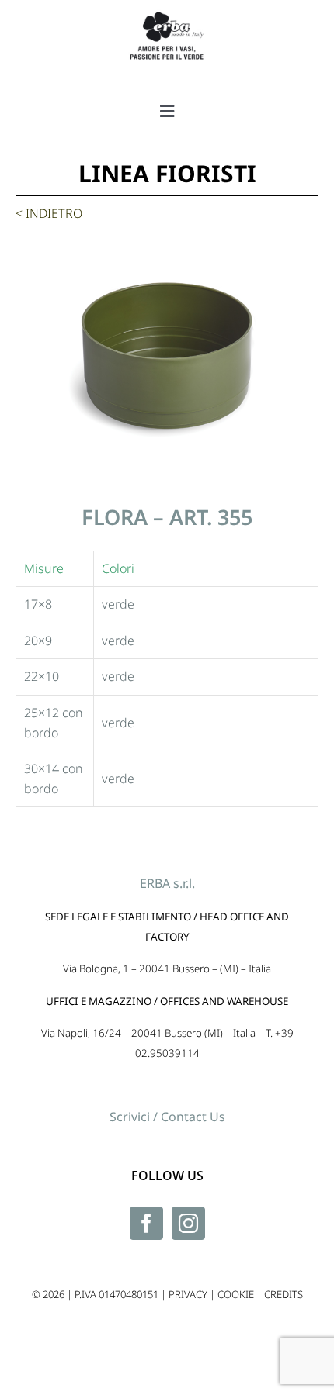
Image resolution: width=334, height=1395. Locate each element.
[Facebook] (146, 1223)
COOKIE (235, 1294)
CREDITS (283, 1294)
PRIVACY (188, 1294)
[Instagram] (188, 1223)
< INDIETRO (49, 213)
